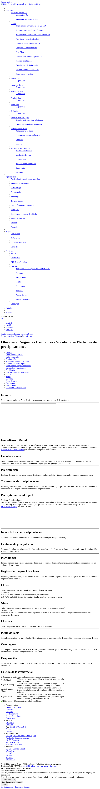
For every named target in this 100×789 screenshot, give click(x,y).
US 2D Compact (12, 740)
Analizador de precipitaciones (17, 738)
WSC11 (9, 736)
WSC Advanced (19, 736)
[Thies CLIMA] (21, 4)
